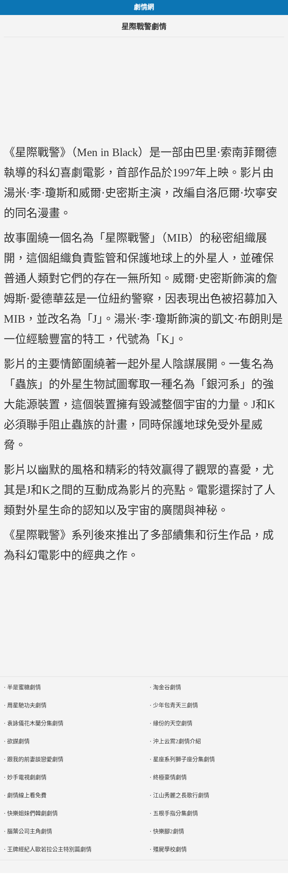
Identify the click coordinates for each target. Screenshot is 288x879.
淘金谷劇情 (167, 687)
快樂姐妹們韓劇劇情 (32, 813)
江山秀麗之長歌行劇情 (181, 795)
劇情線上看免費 (26, 795)
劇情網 (144, 7)
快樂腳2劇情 (168, 831)
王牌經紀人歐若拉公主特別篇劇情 (49, 849)
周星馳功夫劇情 (26, 705)
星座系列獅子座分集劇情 (184, 759)
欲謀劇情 (18, 741)
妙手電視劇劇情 (26, 777)
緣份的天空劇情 (172, 723)
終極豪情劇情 (170, 777)
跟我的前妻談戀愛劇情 (35, 759)
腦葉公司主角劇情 (29, 831)
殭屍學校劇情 (170, 849)
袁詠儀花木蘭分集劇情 (35, 723)
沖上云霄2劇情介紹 (177, 741)
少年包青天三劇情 (175, 705)
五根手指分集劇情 (175, 813)
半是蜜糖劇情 (24, 687)
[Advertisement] (144, 89)
